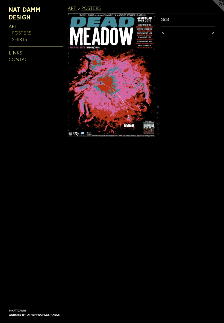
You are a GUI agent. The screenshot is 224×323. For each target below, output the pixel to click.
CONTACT (19, 60)
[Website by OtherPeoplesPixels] (213, 11)
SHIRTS (19, 40)
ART (13, 27)
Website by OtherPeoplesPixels (34, 314)
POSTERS (21, 33)
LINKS (15, 53)
